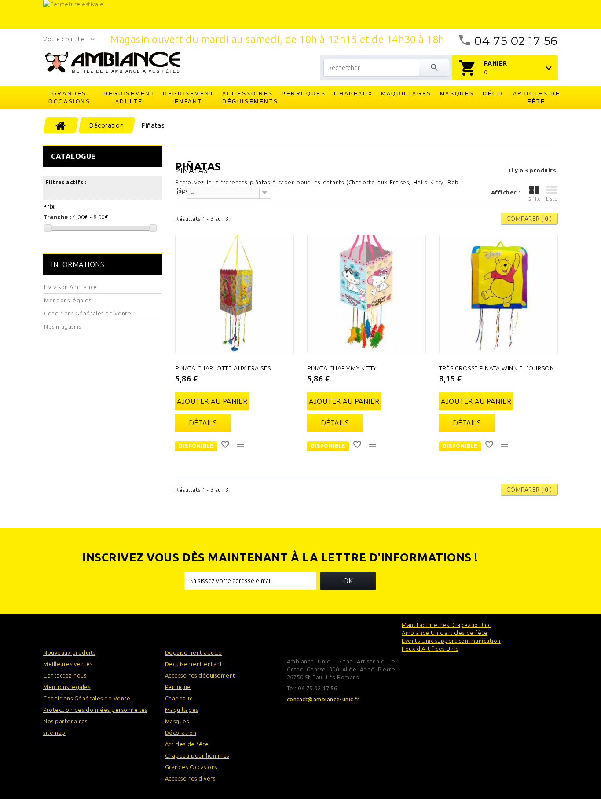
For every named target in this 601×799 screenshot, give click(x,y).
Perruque (178, 687)
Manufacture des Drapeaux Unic (446, 625)
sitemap (54, 732)
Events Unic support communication (451, 641)
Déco (492, 94)
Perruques (304, 94)
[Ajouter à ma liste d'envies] (226, 446)
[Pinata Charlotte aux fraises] (234, 294)
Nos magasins (62, 326)
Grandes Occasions (69, 98)
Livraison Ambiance (70, 287)
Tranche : (57, 217)
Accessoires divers (190, 778)
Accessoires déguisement (200, 675)
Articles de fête (537, 98)
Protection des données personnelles (95, 710)
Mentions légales (68, 300)
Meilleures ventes (67, 664)
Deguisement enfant (188, 98)
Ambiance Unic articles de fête (444, 633)
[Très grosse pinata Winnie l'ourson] (498, 294)
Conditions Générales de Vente (87, 313)
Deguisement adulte (129, 98)
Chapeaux (353, 94)
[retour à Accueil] (61, 125)
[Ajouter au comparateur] (241, 446)
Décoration (180, 732)
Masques (457, 94)
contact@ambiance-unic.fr (323, 699)
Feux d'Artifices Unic (430, 648)
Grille (534, 199)
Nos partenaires (65, 721)
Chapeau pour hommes (197, 755)
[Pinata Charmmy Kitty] (366, 294)
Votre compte (63, 39)
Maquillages (406, 94)
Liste (552, 199)
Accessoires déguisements (248, 98)
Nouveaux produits (69, 652)
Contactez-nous (64, 675)
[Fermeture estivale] (300, 14)
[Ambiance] (112, 62)
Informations (77, 264)
